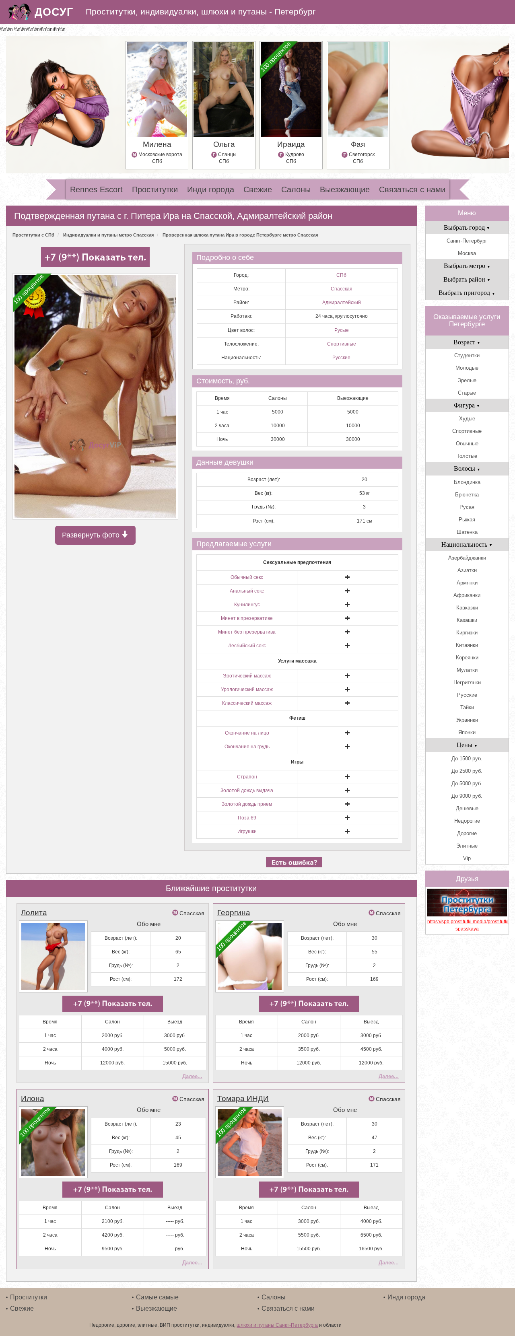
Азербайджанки (467, 558)
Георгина (233, 912)
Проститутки (155, 189)
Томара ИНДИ (243, 1098)
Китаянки (467, 645)
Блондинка (467, 482)
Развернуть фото (92, 535)
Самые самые (157, 1297)
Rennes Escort (96, 189)
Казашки (467, 620)
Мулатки (467, 670)
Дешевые (467, 808)
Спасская (341, 289)
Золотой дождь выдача (246, 790)
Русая (466, 507)
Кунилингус (247, 604)
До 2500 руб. (466, 771)
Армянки (467, 583)
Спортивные (341, 344)
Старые (467, 393)
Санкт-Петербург (467, 241)
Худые (467, 419)
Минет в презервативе (247, 618)
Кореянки (467, 658)
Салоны (296, 189)
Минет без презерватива (247, 632)
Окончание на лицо (247, 733)
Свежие (257, 189)
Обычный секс (247, 577)
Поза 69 (247, 818)
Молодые (466, 368)
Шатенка (467, 532)
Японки (467, 732)
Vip (467, 858)
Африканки (466, 595)
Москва (467, 253)
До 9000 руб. (466, 796)
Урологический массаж (247, 689)
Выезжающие (345, 189)
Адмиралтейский (341, 302)
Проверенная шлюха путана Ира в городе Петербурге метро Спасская (240, 235)
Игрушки (247, 831)
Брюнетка (467, 495)
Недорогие (467, 821)
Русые (341, 330)
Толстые (467, 456)
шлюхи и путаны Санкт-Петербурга (277, 1325)
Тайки (467, 707)
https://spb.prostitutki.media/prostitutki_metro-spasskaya (467, 925)
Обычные (467, 444)
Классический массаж (247, 703)
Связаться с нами (412, 189)
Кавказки (467, 608)
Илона (32, 1098)
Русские (341, 357)
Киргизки (467, 633)
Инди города (210, 189)
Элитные (467, 846)
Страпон (247, 777)
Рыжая (467, 520)
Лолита (34, 912)
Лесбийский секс (247, 645)
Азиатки (467, 570)
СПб (341, 275)
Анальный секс (247, 591)
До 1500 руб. (466, 758)
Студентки (467, 355)
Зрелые (467, 380)
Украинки (467, 720)
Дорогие (467, 833)
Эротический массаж (247, 676)
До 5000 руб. (466, 783)
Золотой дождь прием (247, 804)
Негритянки (467, 682)
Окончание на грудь (247, 746)
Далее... (192, 1076)
